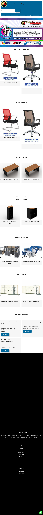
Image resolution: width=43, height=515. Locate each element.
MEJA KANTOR (21, 157)
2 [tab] (17, 99)
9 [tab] (25, 99)
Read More (5, 334)
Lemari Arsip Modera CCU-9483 (10, 221)
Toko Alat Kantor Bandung (16, 4)
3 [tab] (18, 99)
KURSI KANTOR (21, 102)
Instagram (21, 473)
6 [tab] (22, 99)
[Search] (17, 10)
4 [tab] (19, 99)
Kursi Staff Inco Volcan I (19, 83)
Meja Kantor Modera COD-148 (10, 179)
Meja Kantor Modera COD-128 (31, 188)
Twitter (21, 475)
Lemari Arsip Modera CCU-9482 (31, 221)
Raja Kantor (26, 465)
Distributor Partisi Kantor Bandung (32, 322)
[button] (41, 76)
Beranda (3, 15)
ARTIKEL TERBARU (21, 314)
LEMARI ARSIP (21, 200)
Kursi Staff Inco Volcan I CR (10, 145)
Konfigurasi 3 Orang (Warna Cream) (32, 261)
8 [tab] (24, 99)
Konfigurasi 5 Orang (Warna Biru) (10, 261)
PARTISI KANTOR (21, 238)
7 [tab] (23, 99)
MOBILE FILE (21, 274)
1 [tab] (16, 99)
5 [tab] (21, 99)
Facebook (21, 471)
